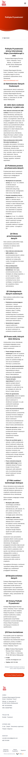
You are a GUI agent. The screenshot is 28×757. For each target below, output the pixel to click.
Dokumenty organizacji (17, 726)
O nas (3, 726)
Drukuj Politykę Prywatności (15, 675)
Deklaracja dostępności (6, 750)
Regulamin (23, 750)
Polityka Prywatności (15, 750)
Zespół (8, 726)
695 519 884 (5, 740)
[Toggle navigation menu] (25, 3)
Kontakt (4, 717)
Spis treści (6, 38)
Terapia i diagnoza (7, 728)
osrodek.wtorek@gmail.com (10, 738)
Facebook (10, 717)
